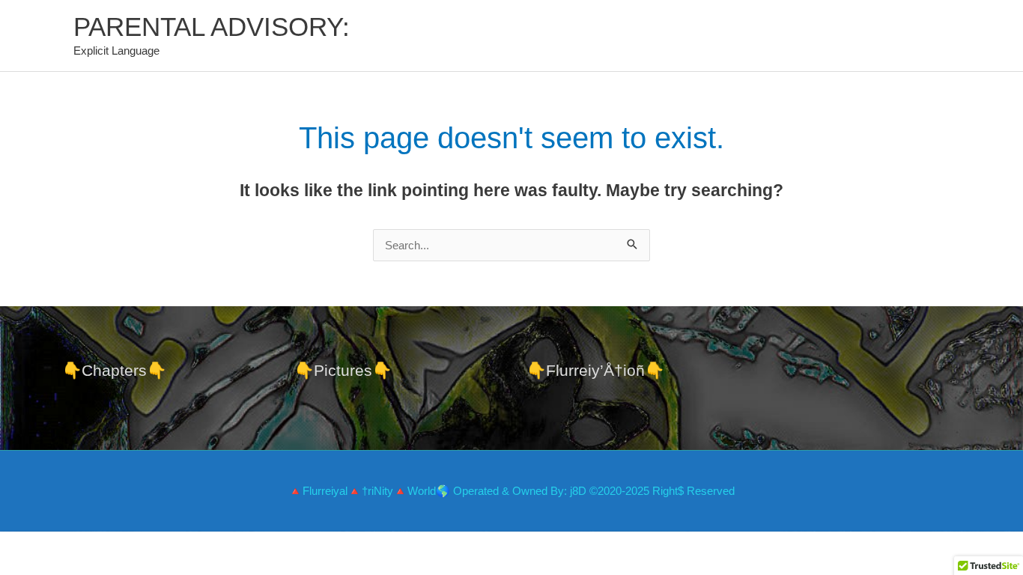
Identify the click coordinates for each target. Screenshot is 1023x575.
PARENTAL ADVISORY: (211, 26)
